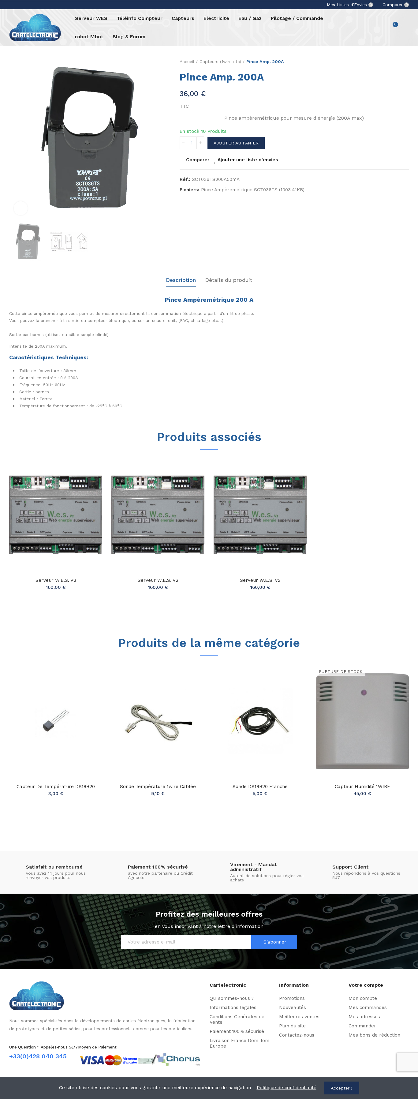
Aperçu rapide (86, 492)
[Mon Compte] (406, 27)
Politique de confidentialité (286, 1087)
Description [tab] (181, 280)
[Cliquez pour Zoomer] (21, 208)
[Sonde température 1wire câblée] (157, 721)
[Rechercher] (380, 27)
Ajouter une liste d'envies (248, 160)
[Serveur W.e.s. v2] (55, 515)
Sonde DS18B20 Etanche (260, 786)
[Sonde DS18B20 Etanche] (260, 721)
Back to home (406, 62)
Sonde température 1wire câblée (158, 786)
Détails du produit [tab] (228, 280)
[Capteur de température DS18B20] (55, 721)
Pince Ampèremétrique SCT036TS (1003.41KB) (252, 190)
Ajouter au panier (236, 142)
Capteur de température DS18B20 (56, 786)
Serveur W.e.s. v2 (55, 580)
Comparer (197, 160)
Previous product (398, 62)
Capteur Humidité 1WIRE (362, 786)
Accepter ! (341, 1088)
